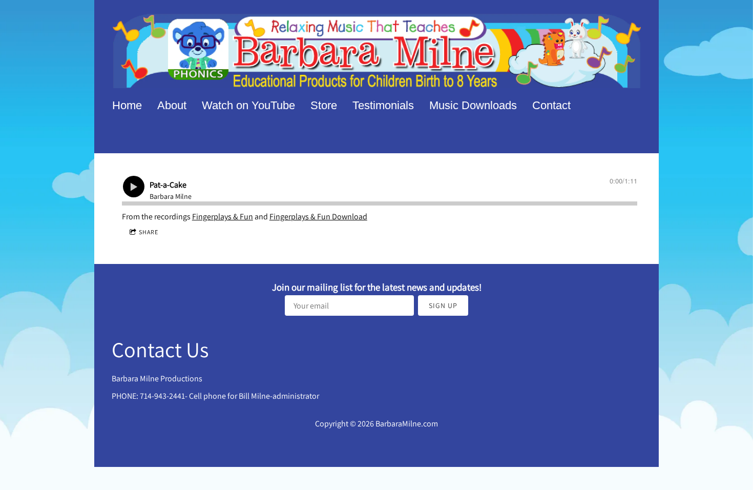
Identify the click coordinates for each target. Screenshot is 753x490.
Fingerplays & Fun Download (318, 216)
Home (127, 105)
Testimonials (383, 105)
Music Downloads (473, 105)
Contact (551, 105)
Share (148, 232)
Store (323, 105)
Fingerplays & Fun (222, 216)
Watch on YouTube (248, 105)
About (171, 105)
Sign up (443, 305)
